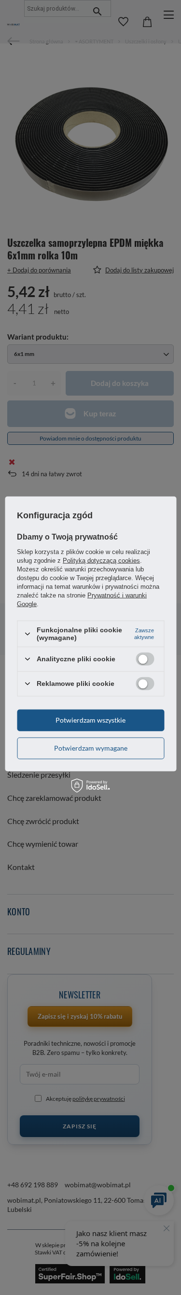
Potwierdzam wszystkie (90, 720)
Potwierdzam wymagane (90, 748)
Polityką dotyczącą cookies (101, 560)
